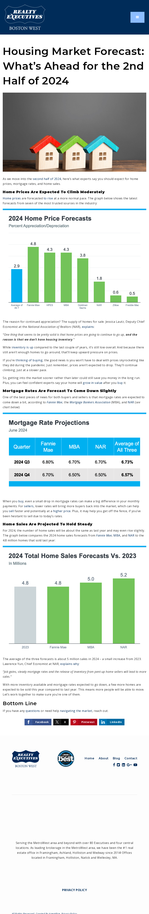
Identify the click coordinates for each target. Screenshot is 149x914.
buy (120, 383)
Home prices (12, 198)
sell (11, 511)
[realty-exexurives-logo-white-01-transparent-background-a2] (25, 17)
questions (33, 711)
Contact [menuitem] (130, 758)
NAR (131, 402)
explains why (69, 664)
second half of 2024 (47, 179)
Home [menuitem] (89, 758)
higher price (62, 511)
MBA (116, 535)
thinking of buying (29, 360)
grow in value (92, 383)
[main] (74, 385)
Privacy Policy (74, 890)
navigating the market (76, 711)
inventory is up (22, 347)
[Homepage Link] (43, 758)
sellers (29, 506)
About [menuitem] (103, 758)
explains (88, 327)
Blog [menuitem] (116, 758)
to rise (48, 198)
